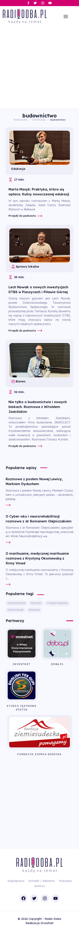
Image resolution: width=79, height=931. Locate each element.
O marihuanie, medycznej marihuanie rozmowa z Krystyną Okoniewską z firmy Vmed (37, 558)
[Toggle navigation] (66, 16)
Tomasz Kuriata (57, 603)
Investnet (47, 923)
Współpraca (15, 881)
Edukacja (18, 169)
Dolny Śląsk (16, 609)
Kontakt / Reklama (41, 881)
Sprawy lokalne (27, 266)
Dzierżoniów (17, 603)
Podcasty (65, 881)
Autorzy (39, 886)
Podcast (36, 603)
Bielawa (34, 609)
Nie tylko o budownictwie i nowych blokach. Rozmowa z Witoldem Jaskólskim (38, 407)
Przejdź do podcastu (22, 215)
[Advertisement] (39, 66)
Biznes (21, 381)
